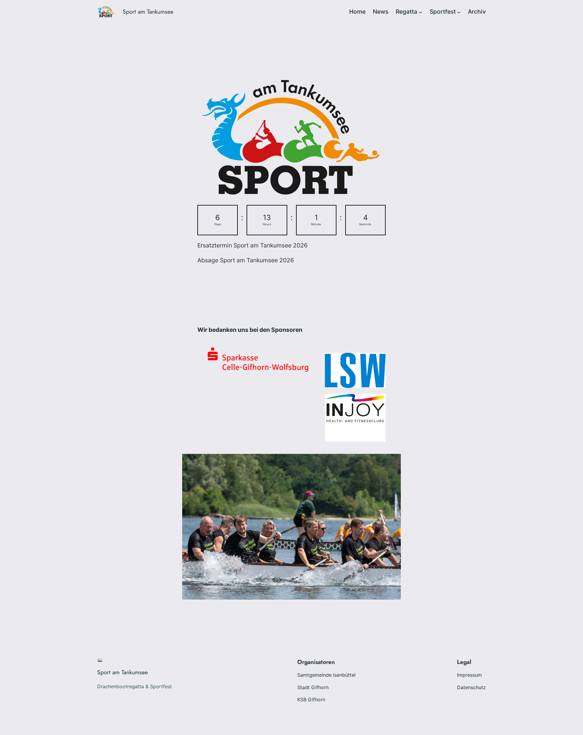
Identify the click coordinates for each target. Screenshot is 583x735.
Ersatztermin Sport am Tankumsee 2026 (252, 245)
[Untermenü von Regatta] (420, 12)
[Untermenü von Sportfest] (459, 12)
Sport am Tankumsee (148, 11)
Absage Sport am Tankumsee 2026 (245, 260)
